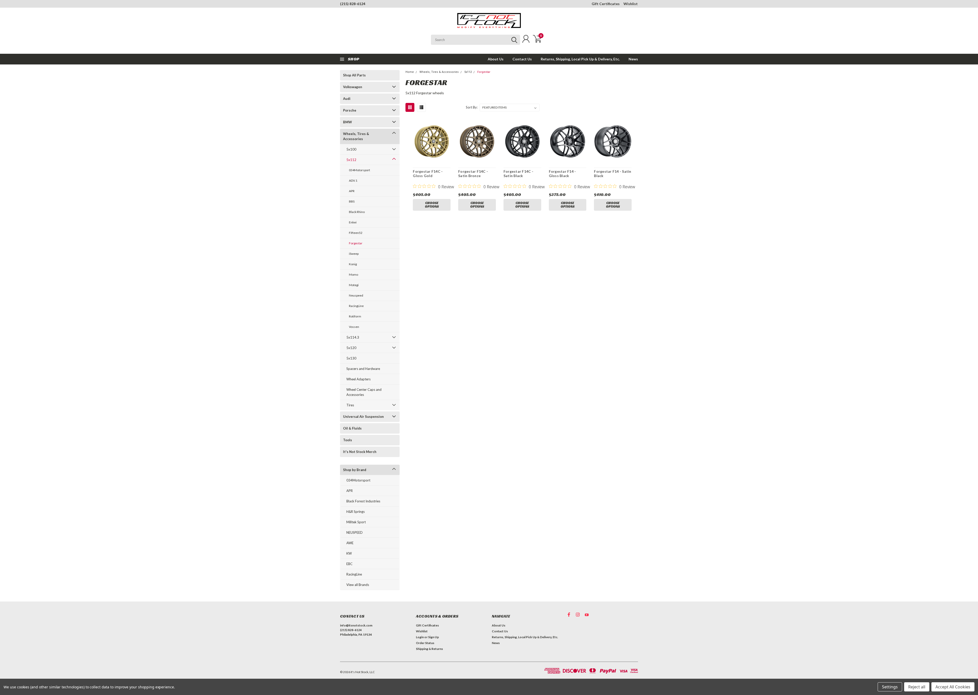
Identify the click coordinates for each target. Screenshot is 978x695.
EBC (349, 564)
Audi (346, 99)
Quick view (432, 141)
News (633, 59)
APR (352, 191)
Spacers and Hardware (363, 369)
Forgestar (355, 243)
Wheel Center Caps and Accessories (364, 392)
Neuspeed (356, 295)
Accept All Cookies (952, 687)
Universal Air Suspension (363, 417)
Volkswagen (352, 87)
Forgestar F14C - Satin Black (518, 173)
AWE (350, 543)
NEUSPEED (354, 532)
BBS (352, 201)
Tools (347, 440)
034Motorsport (359, 170)
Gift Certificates (606, 4)
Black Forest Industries (363, 501)
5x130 (351, 358)
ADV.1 (353, 180)
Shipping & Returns (429, 649)
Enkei (353, 222)
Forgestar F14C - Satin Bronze (473, 173)
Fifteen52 (355, 233)
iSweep (354, 254)
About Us (496, 59)
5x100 (351, 149)
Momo (353, 274)
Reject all (916, 687)
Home (409, 72)
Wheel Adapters (358, 379)
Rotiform (355, 316)
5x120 (351, 348)
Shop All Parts (354, 75)
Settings (890, 687)
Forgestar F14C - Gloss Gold (428, 173)
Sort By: (472, 107)
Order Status (425, 643)
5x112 (351, 160)
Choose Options (432, 205)
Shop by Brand (354, 470)
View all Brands (357, 585)
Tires (350, 405)
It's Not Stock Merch (359, 452)
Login (420, 637)
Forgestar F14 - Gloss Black (562, 173)
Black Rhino (357, 212)
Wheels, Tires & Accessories (356, 136)
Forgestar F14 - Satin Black (612, 173)
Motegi (354, 285)
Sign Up (433, 637)
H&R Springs (355, 512)
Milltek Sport (356, 522)
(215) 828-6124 (352, 4)
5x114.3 (352, 337)
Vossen (354, 327)
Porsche (349, 110)
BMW (347, 122)
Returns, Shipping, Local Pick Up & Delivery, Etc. (580, 59)
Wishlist (630, 4)
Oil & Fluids (352, 428)
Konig (353, 264)
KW (349, 553)
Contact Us (522, 59)
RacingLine (356, 306)
